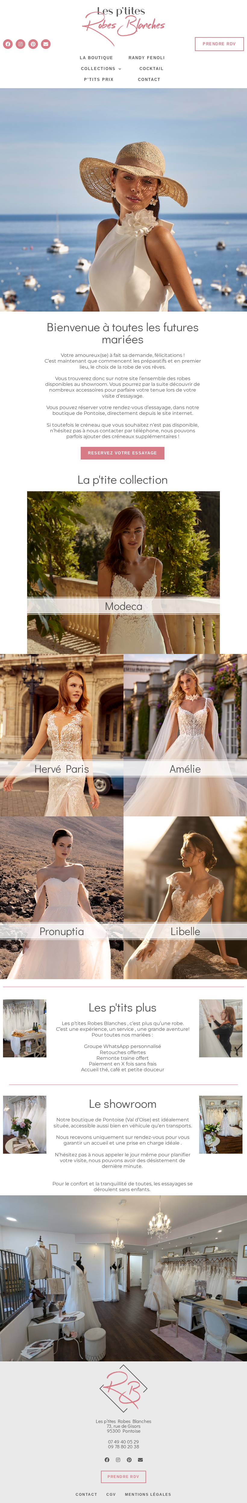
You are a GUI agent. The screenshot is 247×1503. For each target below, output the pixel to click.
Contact (149, 79)
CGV (111, 1494)
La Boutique (96, 58)
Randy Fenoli (147, 58)
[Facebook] (8, 44)
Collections (98, 68)
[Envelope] (46, 44)
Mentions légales (148, 1494)
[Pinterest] (33, 44)
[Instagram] (20, 44)
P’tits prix (99, 79)
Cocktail (151, 68)
